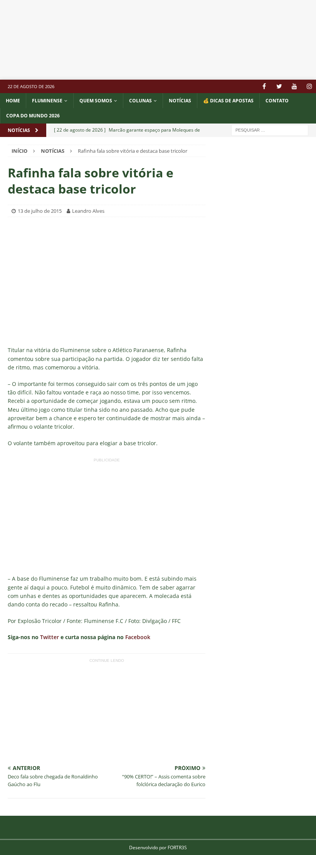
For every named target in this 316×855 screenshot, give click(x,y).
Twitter (49, 637)
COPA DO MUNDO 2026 (33, 115)
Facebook (137, 637)
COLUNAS (140, 100)
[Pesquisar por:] (269, 129)
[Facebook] (264, 86)
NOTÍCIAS (180, 100)
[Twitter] (279, 86)
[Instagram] (309, 86)
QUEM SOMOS (95, 100)
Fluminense (47, 100)
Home (13, 100)
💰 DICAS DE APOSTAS (228, 100)
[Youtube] (294, 86)
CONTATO (277, 100)
